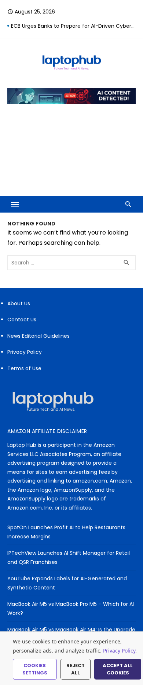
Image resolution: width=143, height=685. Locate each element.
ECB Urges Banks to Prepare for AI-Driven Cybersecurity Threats (73, 26)
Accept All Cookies (118, 669)
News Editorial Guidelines (38, 336)
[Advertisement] (71, 155)
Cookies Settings (34, 669)
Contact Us (21, 319)
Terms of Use (24, 368)
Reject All (75, 669)
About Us (18, 303)
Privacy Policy (24, 352)
